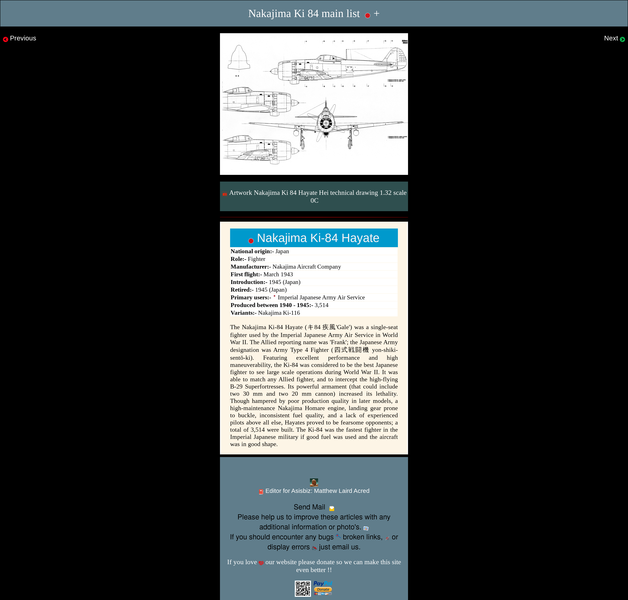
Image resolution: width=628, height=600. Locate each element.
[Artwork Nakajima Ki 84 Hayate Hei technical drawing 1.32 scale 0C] (314, 104)
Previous (22, 38)
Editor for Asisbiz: (317, 490)
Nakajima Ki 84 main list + (314, 13)
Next (612, 38)
